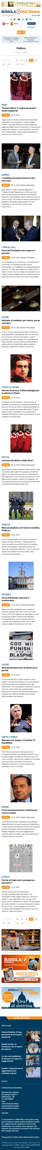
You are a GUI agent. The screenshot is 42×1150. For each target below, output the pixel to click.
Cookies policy (17, 1137)
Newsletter (31, 27)
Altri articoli (21, 1018)
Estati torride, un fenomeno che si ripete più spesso (12, 1046)
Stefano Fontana (27, 257)
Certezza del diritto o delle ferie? (17, 460)
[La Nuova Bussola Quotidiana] (21, 12)
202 (8, 64)
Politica (25, 52)
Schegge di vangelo (11, 38)
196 (17, 60)
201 (4, 64)
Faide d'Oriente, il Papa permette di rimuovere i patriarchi (12, 1034)
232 (17, 64)
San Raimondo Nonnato (31, 38)
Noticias (16, 23)
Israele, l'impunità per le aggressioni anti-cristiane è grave (12, 1070)
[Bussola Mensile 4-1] (21, 940)
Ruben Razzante (27, 185)
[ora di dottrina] (21, 998)
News (7, 23)
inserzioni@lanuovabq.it (10, 1108)
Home (18, 52)
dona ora (31, 24)
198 (26, 60)
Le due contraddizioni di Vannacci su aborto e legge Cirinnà (12, 1058)
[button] (21, 32)
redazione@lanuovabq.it (10, 1103)
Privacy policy (6, 1137)
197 (22, 60)
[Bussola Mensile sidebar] (21, 969)
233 (22, 64)
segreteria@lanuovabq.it (10, 1106)
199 (31, 60)
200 (36, 60)
